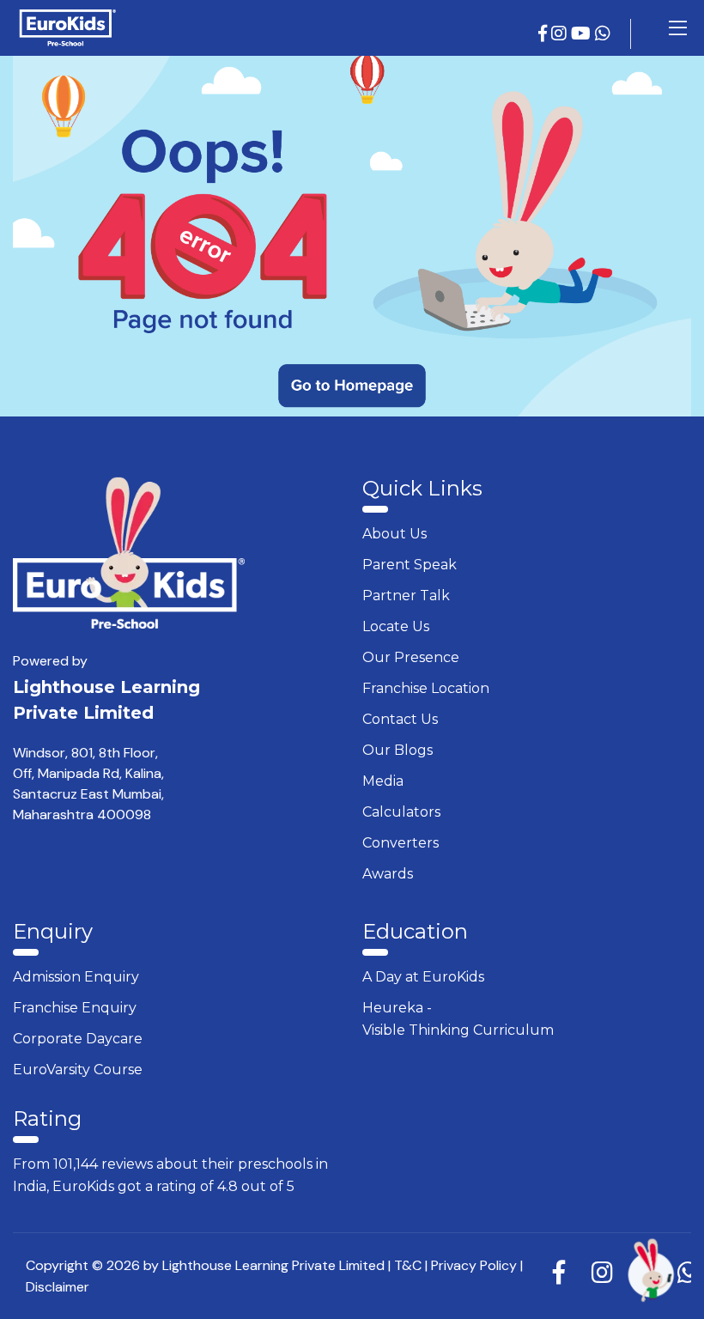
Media (383, 781)
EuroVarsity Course (78, 1069)
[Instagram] (561, 34)
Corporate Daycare (78, 1038)
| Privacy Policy (471, 1265)
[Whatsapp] (605, 34)
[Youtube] (583, 34)
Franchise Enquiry (75, 1008)
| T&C (405, 1265)
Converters (400, 843)
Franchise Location (425, 688)
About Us (394, 534)
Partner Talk (406, 595)
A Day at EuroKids (423, 977)
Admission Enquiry (76, 977)
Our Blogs (397, 750)
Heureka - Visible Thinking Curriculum (458, 1019)
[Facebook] (544, 34)
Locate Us (395, 626)
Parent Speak (409, 564)
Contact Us (400, 719)
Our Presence (410, 657)
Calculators (401, 812)
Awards (387, 874)
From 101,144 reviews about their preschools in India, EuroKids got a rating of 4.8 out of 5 (170, 1175)
